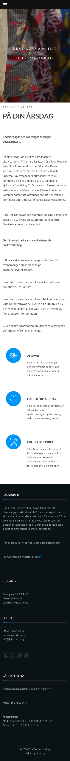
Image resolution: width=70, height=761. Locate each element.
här (39, 556)
